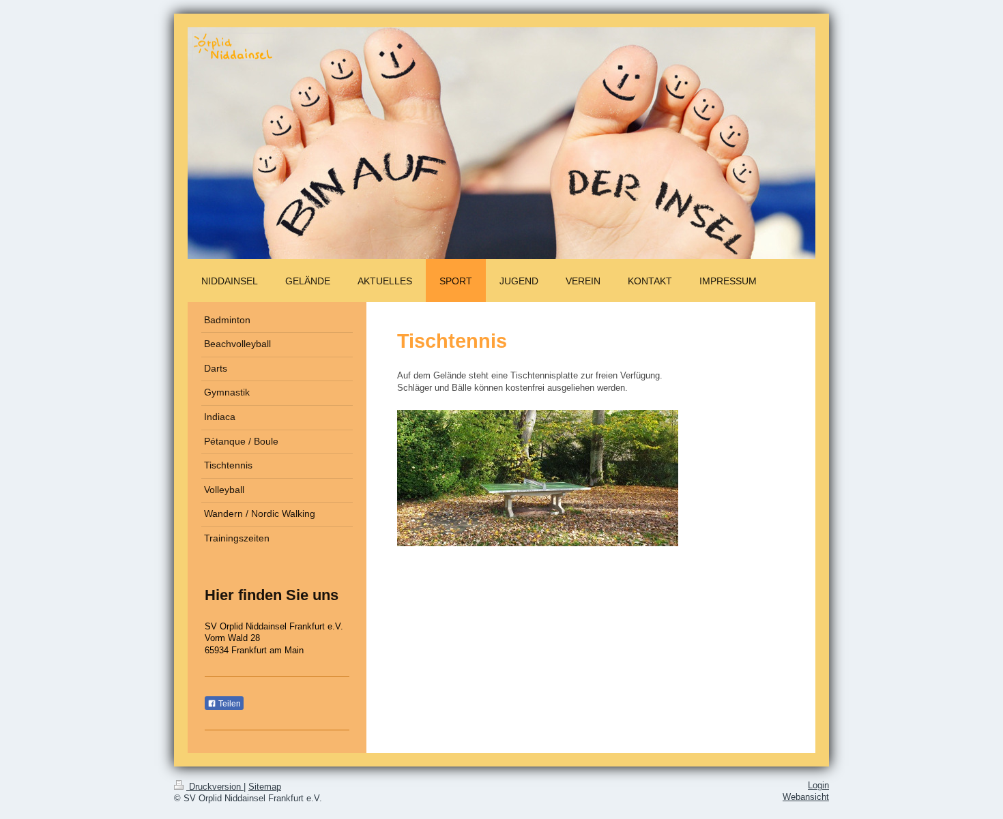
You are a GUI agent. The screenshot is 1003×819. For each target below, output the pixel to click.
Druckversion (215, 787)
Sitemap (264, 787)
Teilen (228, 704)
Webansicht (806, 797)
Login (818, 785)
